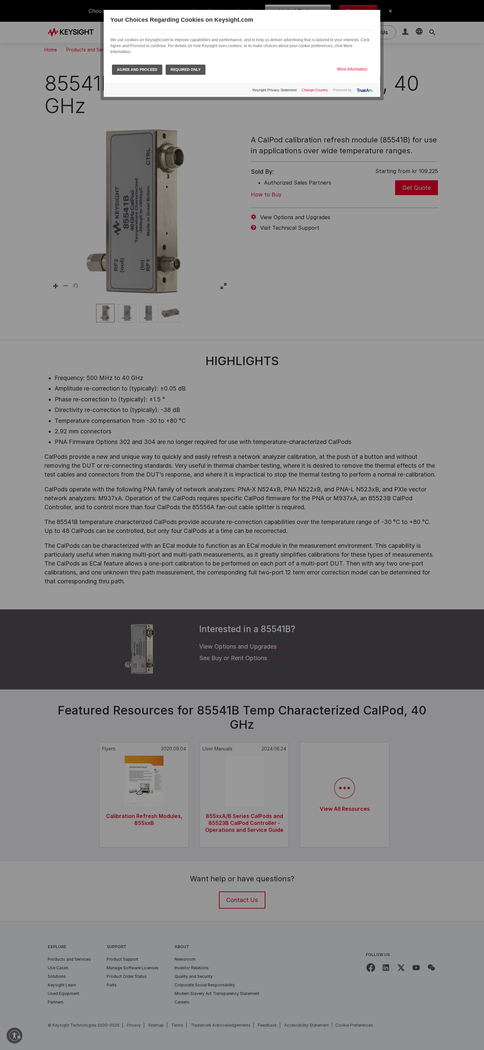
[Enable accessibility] (14, 1035)
